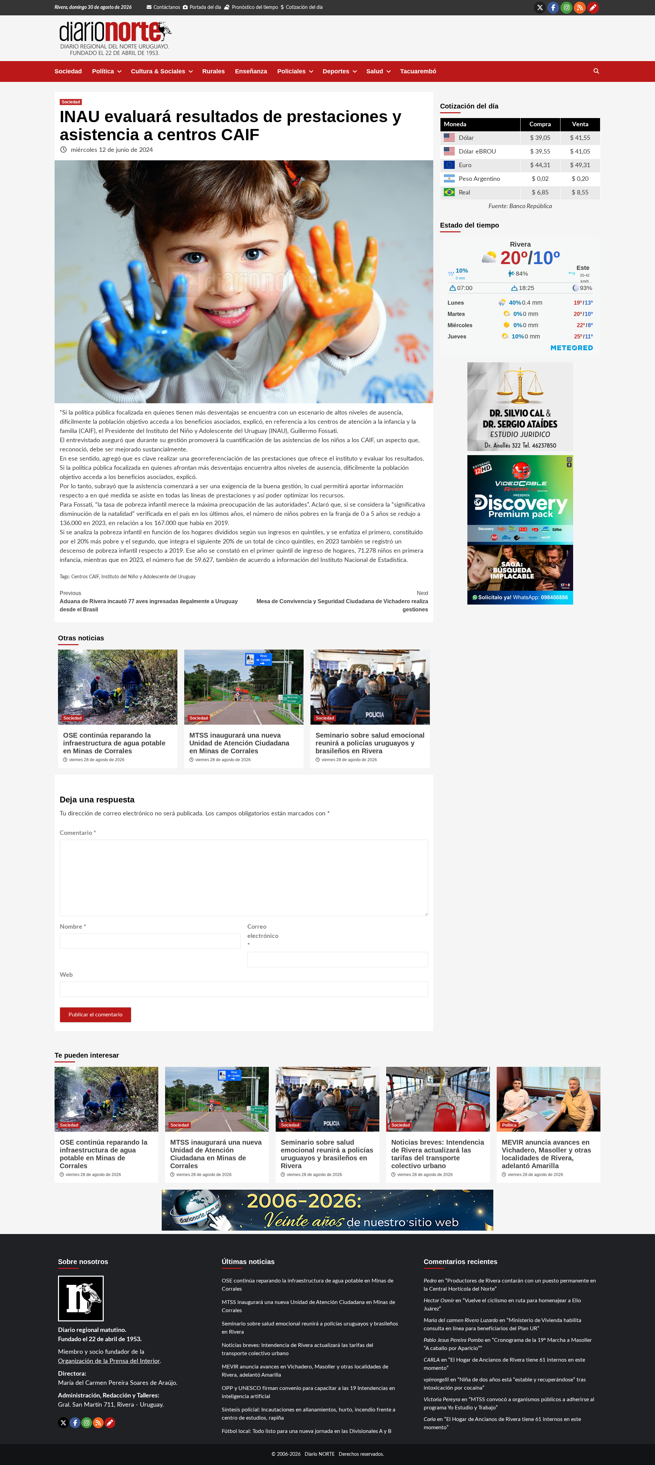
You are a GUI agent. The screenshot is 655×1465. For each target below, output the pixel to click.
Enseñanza (251, 71)
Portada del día (205, 7)
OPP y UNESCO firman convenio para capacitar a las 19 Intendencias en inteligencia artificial (308, 1392)
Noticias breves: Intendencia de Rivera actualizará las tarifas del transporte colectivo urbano (437, 1154)
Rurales (213, 71)
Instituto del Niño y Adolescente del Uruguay (148, 577)
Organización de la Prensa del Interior (109, 1361)
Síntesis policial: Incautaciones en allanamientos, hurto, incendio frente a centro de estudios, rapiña (308, 1414)
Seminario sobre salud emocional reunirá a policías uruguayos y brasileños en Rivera (370, 743)
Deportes (336, 71)
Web (66, 975)
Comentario (78, 833)
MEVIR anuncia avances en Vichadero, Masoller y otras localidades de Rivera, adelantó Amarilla (546, 1154)
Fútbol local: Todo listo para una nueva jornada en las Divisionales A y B (306, 1431)
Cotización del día (304, 7)
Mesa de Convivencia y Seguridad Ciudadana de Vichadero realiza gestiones (342, 601)
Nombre (73, 927)
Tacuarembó (418, 71)
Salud (374, 71)
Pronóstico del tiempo (255, 7)
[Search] (596, 71)
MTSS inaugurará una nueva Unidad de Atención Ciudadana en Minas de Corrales (239, 743)
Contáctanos (167, 7)
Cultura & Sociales (158, 71)
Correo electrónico (262, 936)
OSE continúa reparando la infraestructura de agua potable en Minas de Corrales (114, 743)
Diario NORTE (320, 1454)
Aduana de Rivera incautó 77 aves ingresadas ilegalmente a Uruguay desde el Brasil (149, 601)
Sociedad (68, 71)
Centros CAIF (85, 577)
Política (103, 71)
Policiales (291, 71)
